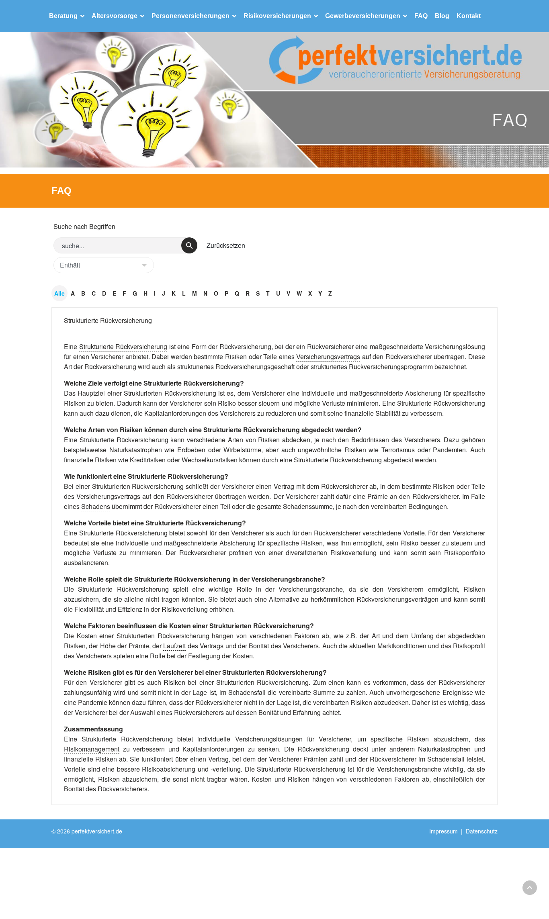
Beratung (63, 15)
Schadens (95, 506)
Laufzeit (174, 645)
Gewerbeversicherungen (362, 15)
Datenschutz (482, 831)
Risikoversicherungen (277, 15)
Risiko (227, 403)
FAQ (421, 15)
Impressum (443, 831)
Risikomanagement (91, 749)
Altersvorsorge (114, 15)
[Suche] (189, 245)
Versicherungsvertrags (328, 356)
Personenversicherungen (190, 15)
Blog (442, 15)
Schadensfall (247, 692)
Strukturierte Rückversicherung (108, 320)
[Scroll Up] (529, 887)
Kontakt (469, 15)
